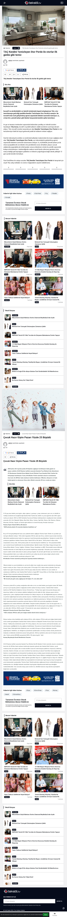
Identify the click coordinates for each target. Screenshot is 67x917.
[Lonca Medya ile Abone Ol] (21, 70)
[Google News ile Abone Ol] (9, 70)
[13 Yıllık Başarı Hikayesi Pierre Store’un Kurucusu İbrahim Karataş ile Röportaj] (49, 262)
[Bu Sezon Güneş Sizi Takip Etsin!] (33, 380)
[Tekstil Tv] (32, 2)
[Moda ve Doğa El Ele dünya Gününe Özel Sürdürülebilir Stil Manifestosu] (33, 371)
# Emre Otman (38, 690)
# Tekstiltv (54, 193)
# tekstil (7, 694)
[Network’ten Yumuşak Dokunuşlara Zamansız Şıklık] (33, 97)
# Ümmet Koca (16, 694)
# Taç (46, 193)
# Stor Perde (37, 193)
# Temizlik (7, 197)
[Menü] (4, 2)
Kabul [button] (45, 914)
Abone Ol (48, 208)
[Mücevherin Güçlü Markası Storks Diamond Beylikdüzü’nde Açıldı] (13, 97)
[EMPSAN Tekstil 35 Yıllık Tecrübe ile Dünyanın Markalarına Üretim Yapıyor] (54, 97)
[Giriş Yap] (62, 2)
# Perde (28, 193)
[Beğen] (5, 74)
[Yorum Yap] (10, 74)
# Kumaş (55, 690)
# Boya (28, 690)
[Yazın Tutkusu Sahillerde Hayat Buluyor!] (18, 290)
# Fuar (47, 690)
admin (10, 60)
